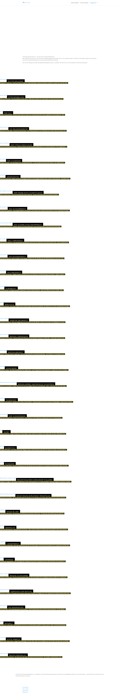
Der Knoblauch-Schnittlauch (6, 191)
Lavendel (2, 557)
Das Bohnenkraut (4, 254)
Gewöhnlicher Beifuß (5, 589)
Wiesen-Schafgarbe (4, 573)
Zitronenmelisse (4, 95)
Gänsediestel (3, 175)
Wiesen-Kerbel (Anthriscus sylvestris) (8, 382)
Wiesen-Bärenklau (4, 653)
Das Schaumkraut (4, 207)
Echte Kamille (3, 637)
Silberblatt (2, 286)
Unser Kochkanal (84, 2)
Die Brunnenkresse (4, 127)
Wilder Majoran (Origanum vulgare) (8, 478)
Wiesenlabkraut (3, 350)
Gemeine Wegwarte (4, 318)
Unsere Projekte (75, 2)
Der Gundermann (4, 414)
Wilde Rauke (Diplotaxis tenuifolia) (8, 494)
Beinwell (2, 621)
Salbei (1, 430)
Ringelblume (3, 510)
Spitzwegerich (3, 270)
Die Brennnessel (4, 605)
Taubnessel (2, 398)
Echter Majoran (3, 79)
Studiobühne (25, 687)
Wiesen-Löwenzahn (4, 334)
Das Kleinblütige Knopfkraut (6, 223)
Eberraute (2, 526)
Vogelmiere (2, 366)
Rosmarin (2, 462)
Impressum (25, 692)
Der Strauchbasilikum (5, 143)
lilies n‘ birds (25, 689)
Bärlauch (2, 302)
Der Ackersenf (3, 159)
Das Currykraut (3, 238)
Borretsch (2, 446)
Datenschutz (25, 690)
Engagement (93, 2)
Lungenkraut (3, 542)
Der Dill (1, 111)
